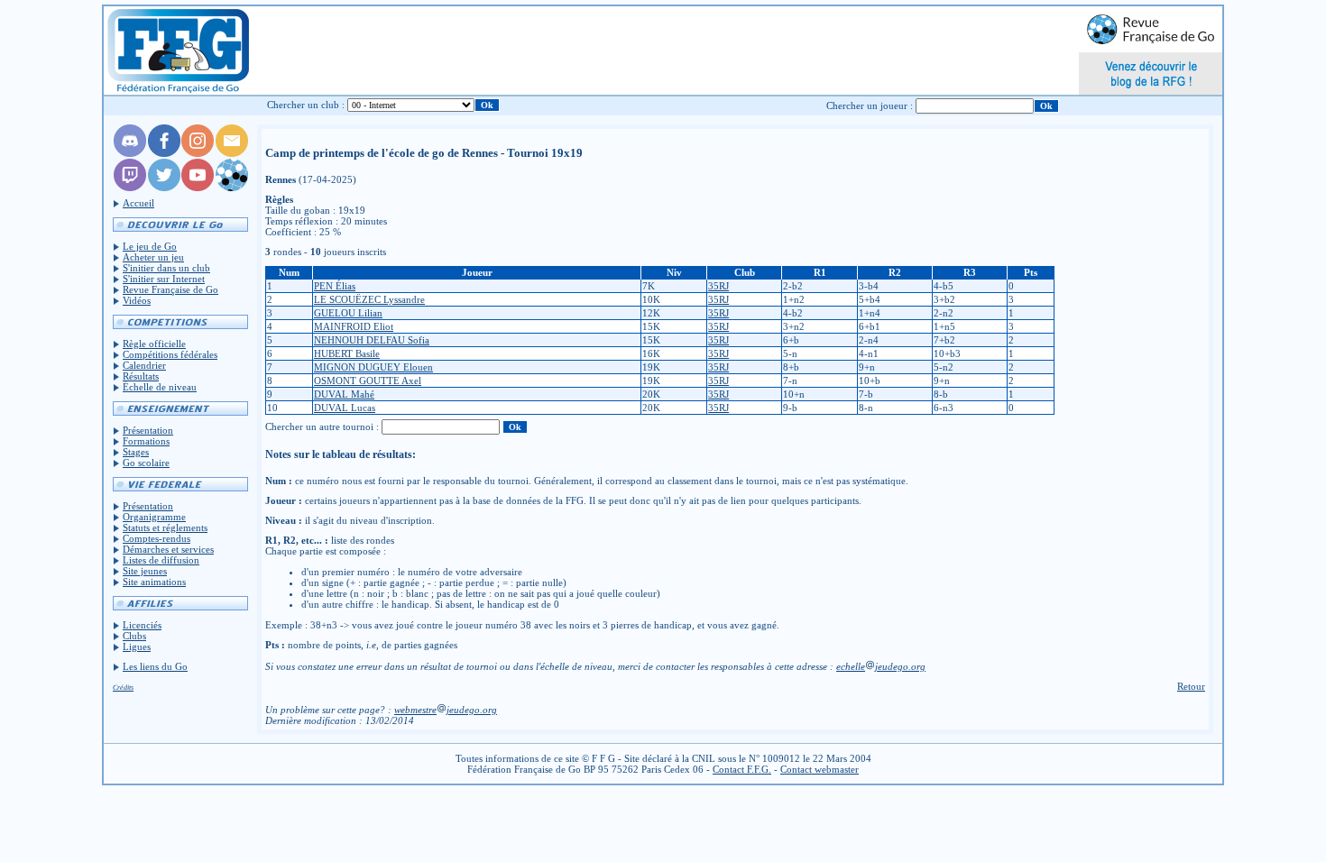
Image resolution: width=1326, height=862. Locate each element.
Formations (146, 441)
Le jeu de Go (150, 246)
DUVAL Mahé (344, 394)
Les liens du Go (155, 666)
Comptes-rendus (156, 538)
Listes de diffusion (161, 560)
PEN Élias (334, 285)
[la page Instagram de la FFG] (197, 153)
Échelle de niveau (160, 386)
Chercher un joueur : (869, 105)
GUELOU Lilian (348, 312)
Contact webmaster (819, 769)
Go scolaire (146, 462)
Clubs (134, 635)
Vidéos (137, 300)
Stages (136, 451)
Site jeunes (145, 570)
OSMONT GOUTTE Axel (367, 380)
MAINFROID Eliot (353, 326)
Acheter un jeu (153, 257)
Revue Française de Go (170, 289)
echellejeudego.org (880, 666)
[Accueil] (177, 50)
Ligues (137, 646)
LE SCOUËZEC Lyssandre (369, 299)
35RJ (718, 285)
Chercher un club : (306, 104)
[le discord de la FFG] (130, 153)
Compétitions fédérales (170, 354)
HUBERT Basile (347, 353)
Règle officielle (154, 343)
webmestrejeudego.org (445, 709)
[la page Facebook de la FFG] (164, 153)
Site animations (154, 581)
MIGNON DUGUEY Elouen (373, 367)
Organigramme (154, 516)
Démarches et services (168, 549)
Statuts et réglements (165, 527)
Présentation (148, 430)
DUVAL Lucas (344, 407)
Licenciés (142, 624)
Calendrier (144, 365)
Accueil (138, 202)
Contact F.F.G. (742, 769)
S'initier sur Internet (164, 278)
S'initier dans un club (166, 267)
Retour (1191, 686)
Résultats (141, 376)
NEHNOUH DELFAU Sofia (371, 340)
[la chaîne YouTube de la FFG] (197, 187)
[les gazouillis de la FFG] (164, 187)
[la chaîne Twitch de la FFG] (130, 187)
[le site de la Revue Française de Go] (232, 187)
